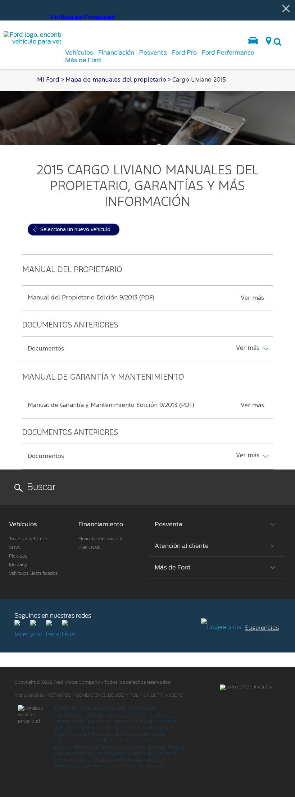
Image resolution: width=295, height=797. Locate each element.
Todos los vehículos (28, 539)
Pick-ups (18, 556)
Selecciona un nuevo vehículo (75, 229)
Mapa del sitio (29, 695)
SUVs (14, 547)
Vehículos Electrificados (33, 573)
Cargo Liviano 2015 (199, 80)
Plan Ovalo (89, 547)
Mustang (18, 565)
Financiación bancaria (100, 539)
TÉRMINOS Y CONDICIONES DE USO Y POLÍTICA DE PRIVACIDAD (115, 695)
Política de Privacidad (82, 17)
